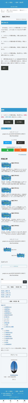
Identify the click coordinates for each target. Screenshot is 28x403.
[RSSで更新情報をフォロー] (20, 150)
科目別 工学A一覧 (6, 292)
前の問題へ (8, 122)
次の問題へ (20, 122)
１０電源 (6, 324)
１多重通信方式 (7, 307)
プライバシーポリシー (14, 397)
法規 (2, 328)
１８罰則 (6, 342)
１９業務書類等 (7, 344)
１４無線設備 (7, 334)
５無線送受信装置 (8, 315)
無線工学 (3, 305)
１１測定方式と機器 (9, 326)
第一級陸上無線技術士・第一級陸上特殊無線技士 (7, 394)
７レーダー (6, 318)
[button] (25, 224)
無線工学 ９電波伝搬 (7, 128)
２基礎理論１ (7, 309)
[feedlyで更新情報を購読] (7, 150)
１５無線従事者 (7, 336)
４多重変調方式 (7, 313)
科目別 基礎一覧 (5, 290)
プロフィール (20, 393)
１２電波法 (6, 330)
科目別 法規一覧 (5, 296)
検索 (2, 279)
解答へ (5, 68)
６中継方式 (6, 317)
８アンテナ (6, 320)
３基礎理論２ (7, 311)
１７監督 (6, 340)
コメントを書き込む (14, 266)
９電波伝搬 (6, 322)
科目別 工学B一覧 (6, 294)
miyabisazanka (14, 375)
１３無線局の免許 (8, 332)
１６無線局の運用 (8, 338)
